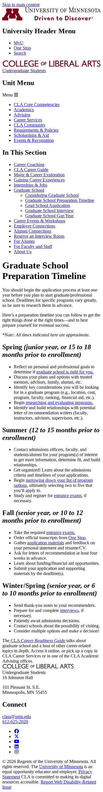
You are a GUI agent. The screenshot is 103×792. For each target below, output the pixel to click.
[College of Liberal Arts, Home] (51, 65)
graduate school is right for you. (65, 371)
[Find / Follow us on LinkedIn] (16, 746)
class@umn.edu (16, 716)
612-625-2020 (15, 721)
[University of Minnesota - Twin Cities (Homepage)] (51, 18)
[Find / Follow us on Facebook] (16, 731)
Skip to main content (20, 4)
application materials (45, 542)
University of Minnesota (61, 766)
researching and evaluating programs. (59, 402)
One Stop (77, 537)
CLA (37, 640)
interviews (69, 610)
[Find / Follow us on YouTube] (16, 741)
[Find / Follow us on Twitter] (16, 736)
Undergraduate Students (24, 70)
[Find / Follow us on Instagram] (16, 751)
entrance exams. (60, 532)
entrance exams (68, 495)
